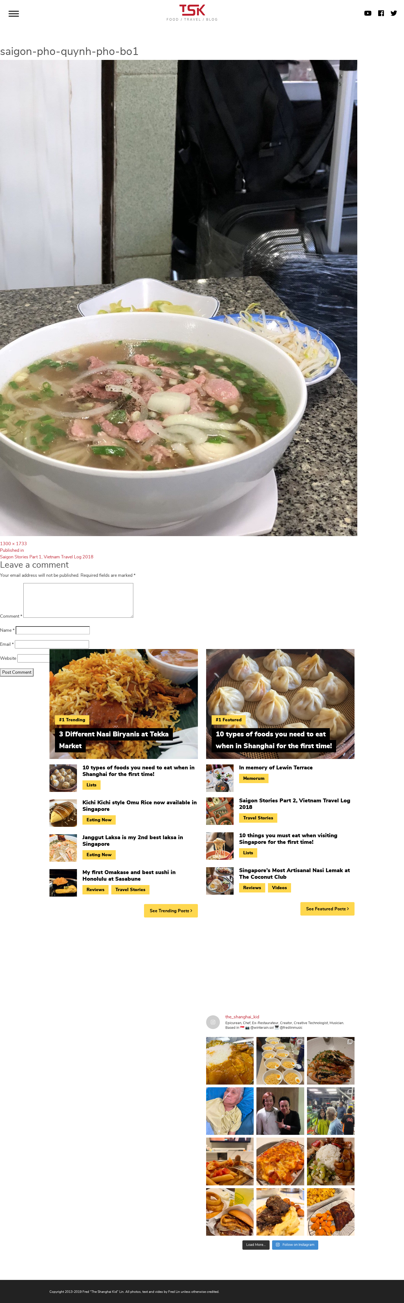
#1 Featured (229, 720)
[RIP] (280, 1111)
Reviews (95, 890)
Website (8, 658)
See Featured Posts (326, 909)
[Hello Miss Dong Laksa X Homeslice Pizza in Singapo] (280, 1061)
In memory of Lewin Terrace (276, 767)
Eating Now (99, 820)
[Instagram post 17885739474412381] (331, 1111)
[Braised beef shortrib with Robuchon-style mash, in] (280, 1212)
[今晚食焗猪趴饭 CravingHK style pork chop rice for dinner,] (280, 1161)
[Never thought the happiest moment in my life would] (230, 1111)
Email (7, 644)
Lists (91, 785)
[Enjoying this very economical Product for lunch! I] (331, 1161)
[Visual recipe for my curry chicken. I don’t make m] (230, 1061)
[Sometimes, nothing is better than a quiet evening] (230, 1161)
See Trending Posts (170, 911)
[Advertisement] (202, 964)
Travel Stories (130, 890)
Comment (11, 616)
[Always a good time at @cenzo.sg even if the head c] (331, 1061)
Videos (279, 888)
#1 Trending (72, 720)
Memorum (253, 778)
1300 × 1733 (13, 544)
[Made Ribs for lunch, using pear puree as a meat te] (331, 1212)
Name (7, 630)
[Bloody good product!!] (230, 1212)
